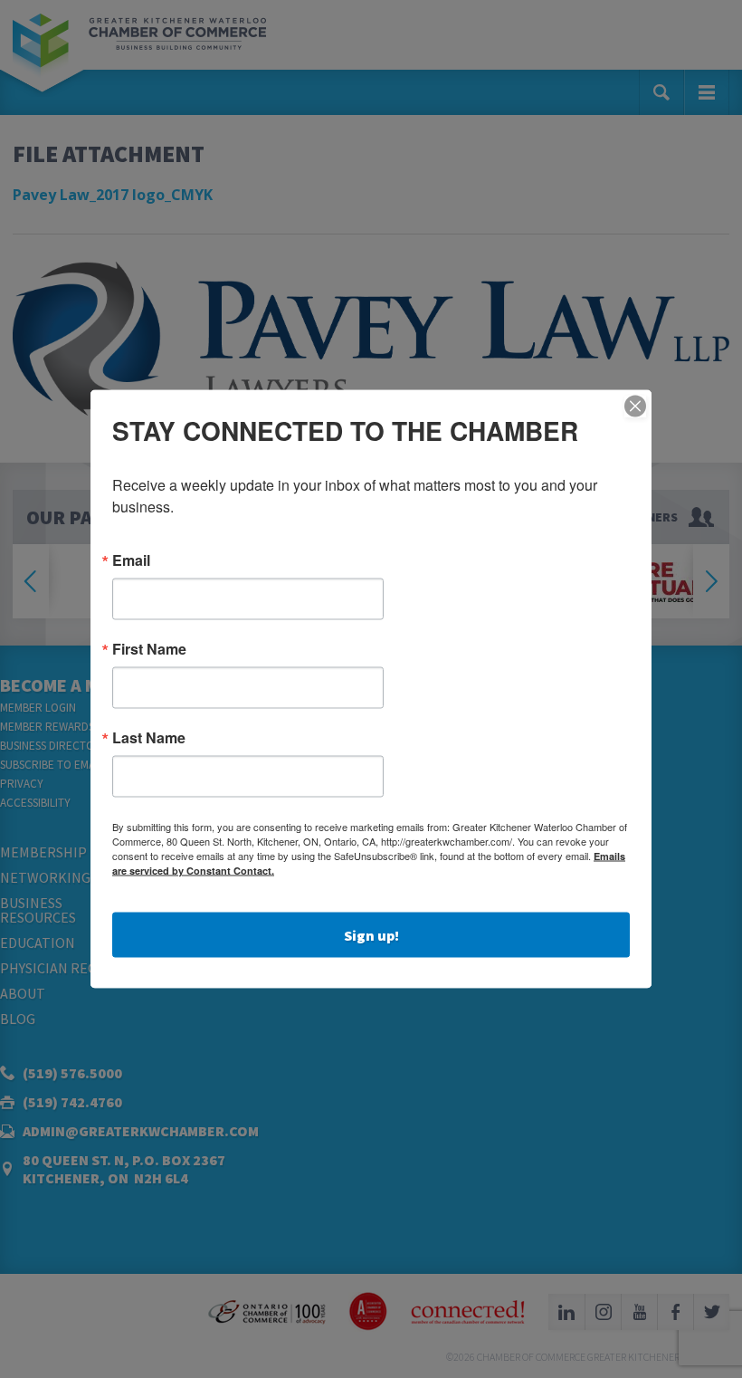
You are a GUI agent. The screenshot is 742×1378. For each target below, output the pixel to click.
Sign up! (371, 935)
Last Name (149, 738)
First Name (149, 649)
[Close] (635, 406)
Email (131, 560)
